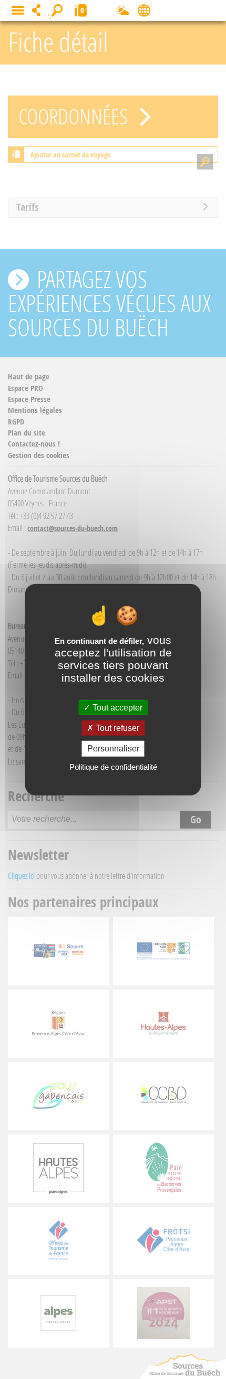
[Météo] (123, 12)
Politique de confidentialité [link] (113, 766)
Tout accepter (116, 707)
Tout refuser (116, 728)
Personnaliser (113, 748)
